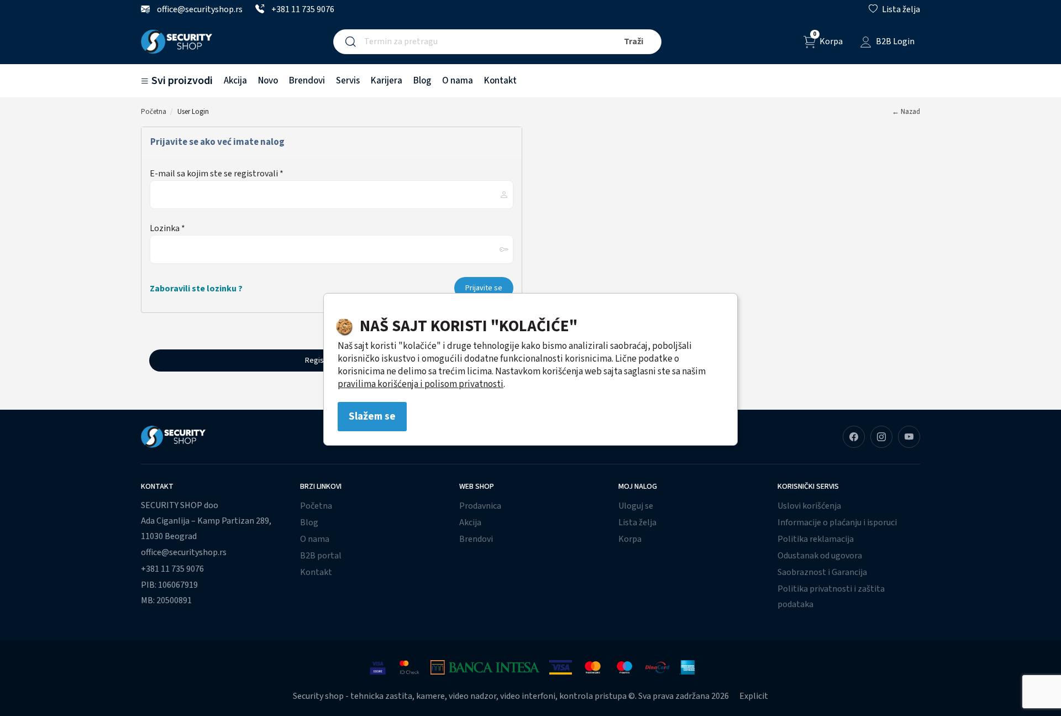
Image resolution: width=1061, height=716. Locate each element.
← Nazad (906, 112)
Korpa (630, 539)
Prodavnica (480, 506)
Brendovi (307, 80)
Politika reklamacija (816, 539)
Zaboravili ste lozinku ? (196, 289)
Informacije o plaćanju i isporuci (837, 522)
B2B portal (321, 556)
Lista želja (637, 522)
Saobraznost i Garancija (822, 572)
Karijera (386, 80)
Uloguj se (635, 506)
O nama (457, 80)
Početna (153, 112)
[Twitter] (909, 437)
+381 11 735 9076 (302, 9)
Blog (422, 80)
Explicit (753, 696)
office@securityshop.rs (199, 9)
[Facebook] (854, 437)
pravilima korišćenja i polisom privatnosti (420, 384)
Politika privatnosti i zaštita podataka (831, 596)
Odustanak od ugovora (820, 556)
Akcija (235, 80)
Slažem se (372, 416)
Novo (268, 80)
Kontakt (500, 80)
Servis (348, 80)
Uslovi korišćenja (809, 506)
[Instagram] (881, 437)
